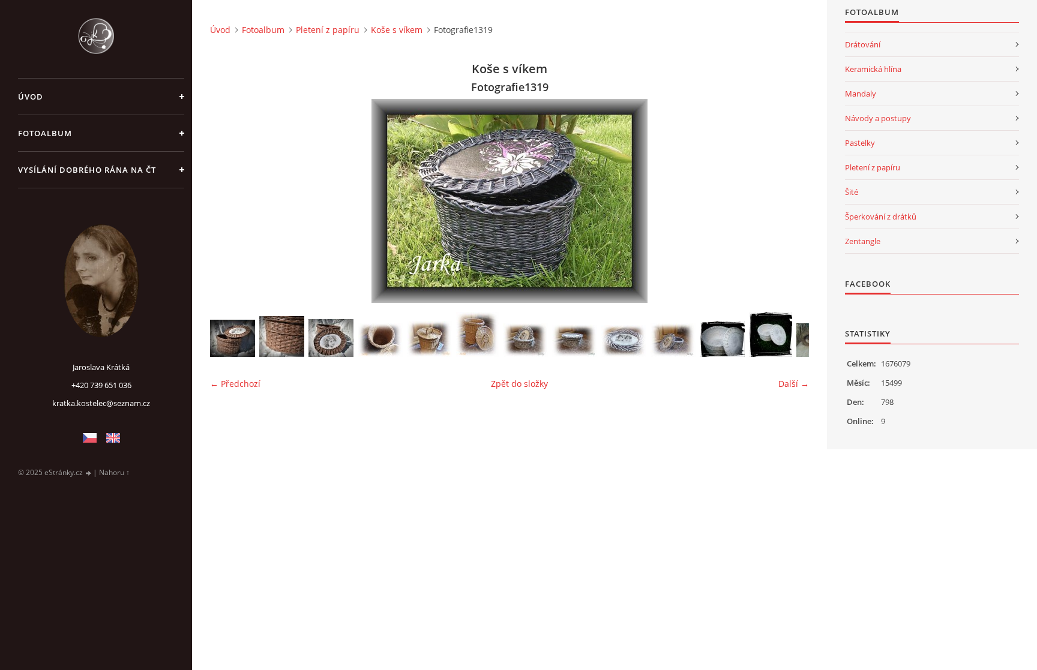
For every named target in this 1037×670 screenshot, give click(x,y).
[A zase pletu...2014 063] (770, 334)
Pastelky (860, 142)
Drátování (862, 44)
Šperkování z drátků (880, 216)
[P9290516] (525, 340)
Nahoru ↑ (114, 472)
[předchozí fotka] (229, 201)
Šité (851, 192)
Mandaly (860, 93)
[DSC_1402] (330, 338)
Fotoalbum (45, 133)
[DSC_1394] (281, 336)
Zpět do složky (519, 383)
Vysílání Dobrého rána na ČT (87, 169)
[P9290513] (673, 340)
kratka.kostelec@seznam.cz (101, 403)
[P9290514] (623, 341)
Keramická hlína (873, 69)
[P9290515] (574, 341)
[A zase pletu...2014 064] (722, 339)
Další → (793, 383)
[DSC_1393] (232, 338)
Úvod (30, 96)
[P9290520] (429, 339)
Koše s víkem (396, 29)
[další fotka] (789, 201)
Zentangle (862, 241)
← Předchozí (235, 383)
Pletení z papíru (327, 29)
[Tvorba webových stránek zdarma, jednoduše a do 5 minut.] (89, 473)
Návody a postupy (878, 118)
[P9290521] (380, 340)
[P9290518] (477, 334)
